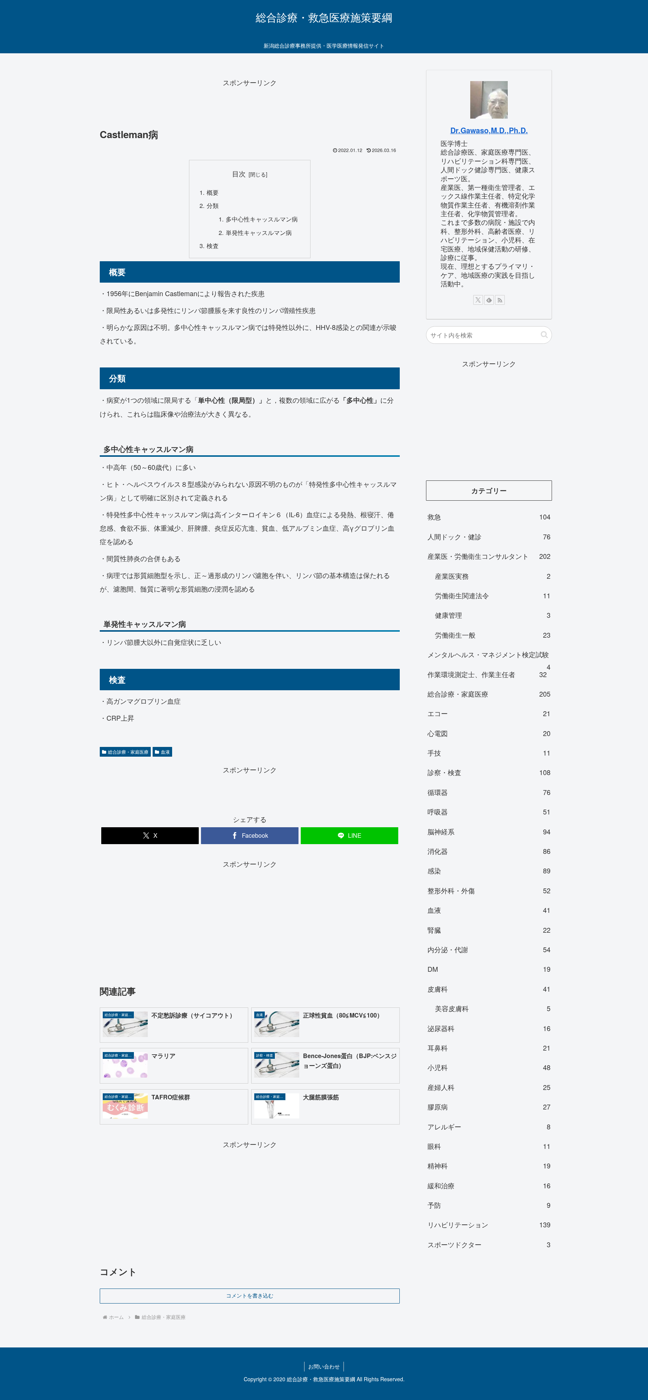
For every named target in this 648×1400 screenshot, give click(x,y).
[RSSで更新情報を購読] (500, 300)
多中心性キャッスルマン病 (262, 218)
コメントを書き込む (249, 1296)
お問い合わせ (324, 1366)
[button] (544, 334)
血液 (165, 751)
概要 (213, 192)
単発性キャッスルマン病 (259, 232)
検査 (213, 245)
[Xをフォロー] (478, 300)
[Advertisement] (250, 105)
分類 (213, 205)
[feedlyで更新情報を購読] (489, 300)
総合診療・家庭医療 (128, 751)
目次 (239, 173)
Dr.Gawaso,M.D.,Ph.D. (489, 130)
